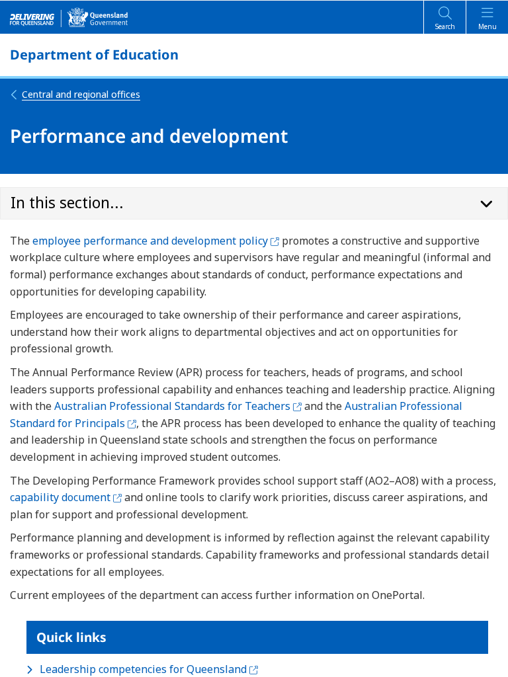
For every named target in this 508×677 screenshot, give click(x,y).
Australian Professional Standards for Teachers (178, 406)
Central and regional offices (81, 94)
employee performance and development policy (155, 240)
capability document (66, 497)
